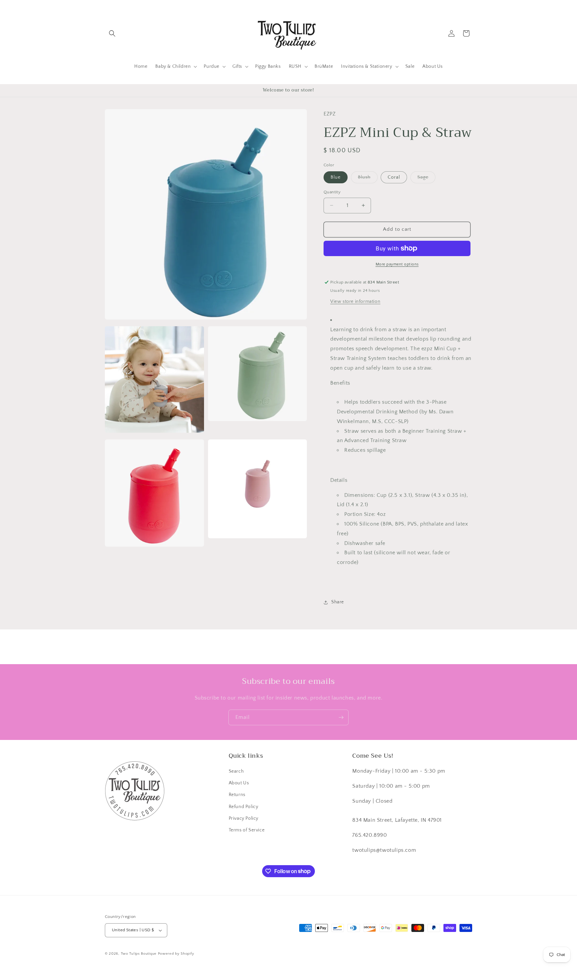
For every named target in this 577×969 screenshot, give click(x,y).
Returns (237, 794)
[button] (112, 33)
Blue (336, 177)
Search (236, 771)
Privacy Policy (243, 818)
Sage (426, 178)
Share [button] (337, 602)
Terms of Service (247, 830)
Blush (368, 178)
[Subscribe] (341, 717)
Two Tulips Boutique (139, 954)
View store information (355, 301)
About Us (239, 783)
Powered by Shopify (176, 954)
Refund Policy (243, 806)
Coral (394, 177)
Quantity (332, 192)
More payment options (397, 264)
